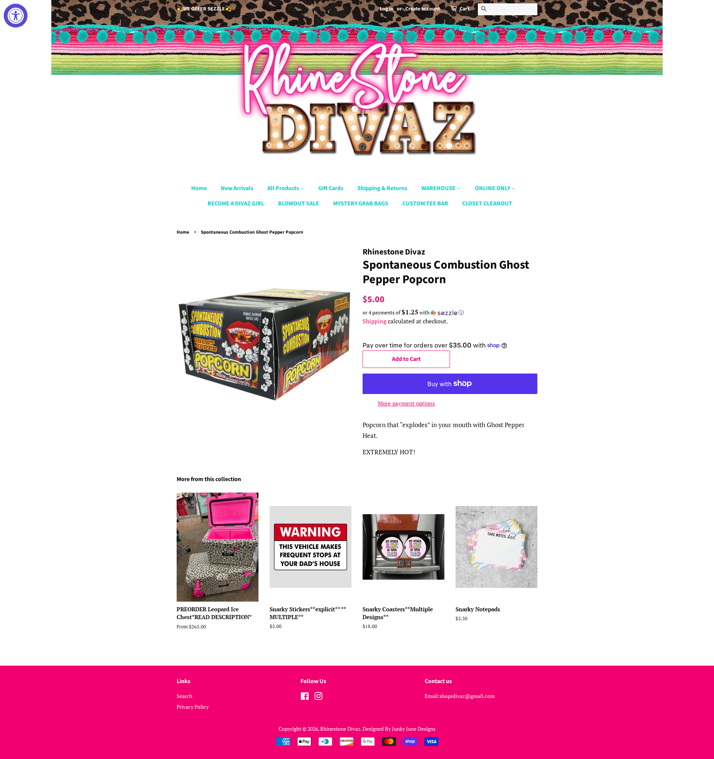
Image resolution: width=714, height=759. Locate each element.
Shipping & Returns (382, 188)
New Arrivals (237, 188)
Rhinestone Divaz (340, 728)
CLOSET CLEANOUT (487, 203)
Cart (464, 9)
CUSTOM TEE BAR (425, 203)
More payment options (406, 403)
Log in (386, 9)
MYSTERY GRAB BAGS (360, 203)
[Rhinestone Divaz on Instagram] (318, 697)
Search (184, 695)
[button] (450, 312)
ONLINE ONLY (493, 188)
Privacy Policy (193, 706)
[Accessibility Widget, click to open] (16, 16)
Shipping (374, 321)
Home (199, 188)
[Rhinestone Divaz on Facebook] (304, 697)
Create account (422, 9)
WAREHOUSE (439, 188)
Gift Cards (330, 188)
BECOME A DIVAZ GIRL (236, 203)
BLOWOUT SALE (298, 203)
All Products (283, 188)
